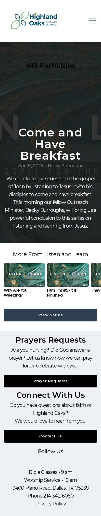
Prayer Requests (50, 381)
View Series (50, 315)
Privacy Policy (50, 504)
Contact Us (50, 436)
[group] (24, 282)
